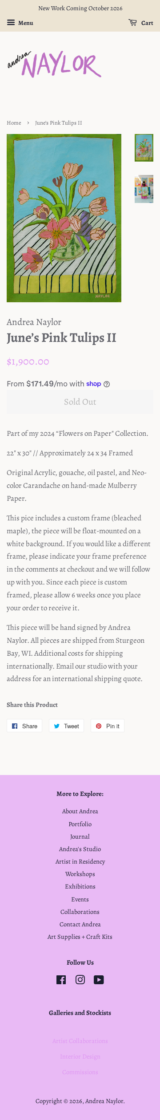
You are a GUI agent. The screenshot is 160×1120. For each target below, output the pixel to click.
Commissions (80, 1071)
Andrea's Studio (80, 848)
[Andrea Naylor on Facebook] (61, 981)
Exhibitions (80, 886)
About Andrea (80, 811)
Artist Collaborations (80, 1040)
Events (80, 899)
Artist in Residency (80, 861)
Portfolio (80, 824)
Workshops (80, 873)
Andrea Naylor (104, 1100)
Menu (25, 23)
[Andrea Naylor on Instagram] (80, 981)
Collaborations (80, 911)
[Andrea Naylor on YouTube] (99, 981)
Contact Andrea (80, 924)
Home (14, 122)
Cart (146, 23)
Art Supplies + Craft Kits (80, 936)
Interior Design (80, 1056)
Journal (80, 836)
